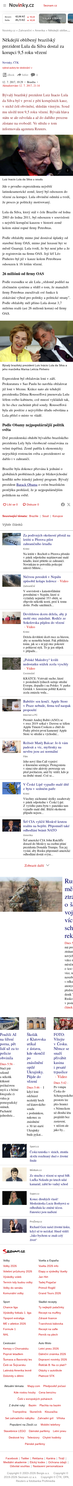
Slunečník (36, 1411)
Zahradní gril (45, 1418)
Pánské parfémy (35, 1443)
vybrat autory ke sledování (16, 67)
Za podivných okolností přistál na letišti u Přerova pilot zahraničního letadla (46, 539)
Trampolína (19, 1411)
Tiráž (61, 1458)
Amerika (28, 835)
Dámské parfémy (39, 1431)
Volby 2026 (10, 1265)
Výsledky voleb (12, 1276)
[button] (36, 155)
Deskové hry (16, 1437)
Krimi (26, 549)
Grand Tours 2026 (50, 1293)
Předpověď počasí (54, 1386)
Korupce (58, 516)
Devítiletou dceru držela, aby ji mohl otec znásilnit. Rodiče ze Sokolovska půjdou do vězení (45, 618)
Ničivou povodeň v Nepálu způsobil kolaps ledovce (42, 578)
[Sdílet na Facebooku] (63, 504)
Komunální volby (13, 1293)
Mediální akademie (15, 1462)
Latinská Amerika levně (17, 1370)
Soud (45, 516)
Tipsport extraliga (13, 1318)
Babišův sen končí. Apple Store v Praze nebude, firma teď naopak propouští (47, 705)
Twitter (25, 1458)
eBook (10, 75)
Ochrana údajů (57, 1462)
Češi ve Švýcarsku (14, 1365)
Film (25, 756)
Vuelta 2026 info (48, 1265)
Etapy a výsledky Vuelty (53, 1271)
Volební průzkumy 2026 (17, 1271)
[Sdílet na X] (69, 504)
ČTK (16, 62)
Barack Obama (26, 484)
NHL (6, 1334)
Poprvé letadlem (13, 1354)
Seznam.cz (50, 5)
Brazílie (33, 516)
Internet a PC (30, 715)
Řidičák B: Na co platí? (52, 1365)
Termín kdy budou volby (18, 1282)
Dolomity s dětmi (13, 1375)
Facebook (12, 1458)
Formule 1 (9, 1329)
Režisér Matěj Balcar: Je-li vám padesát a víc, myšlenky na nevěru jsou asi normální (45, 747)
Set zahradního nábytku (19, 1418)
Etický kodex (37, 1462)
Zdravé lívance (48, 1318)
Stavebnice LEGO (15, 1431)
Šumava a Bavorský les (17, 1359)
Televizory (33, 1437)
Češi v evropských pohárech (35, 1398)
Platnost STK (47, 1375)
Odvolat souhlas (20, 1466)
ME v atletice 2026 (14, 1323)
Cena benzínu (47, 1392)
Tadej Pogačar (47, 1282)
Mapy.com (33, 1386)
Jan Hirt (43, 1276)
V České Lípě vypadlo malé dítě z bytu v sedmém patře (46, 786)
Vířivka (60, 1418)
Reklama (37, 1458)
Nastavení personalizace (48, 1466)
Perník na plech (48, 1334)
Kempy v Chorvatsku (16, 1348)
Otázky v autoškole (50, 1370)
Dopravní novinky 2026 (53, 1359)
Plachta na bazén (50, 1405)
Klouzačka (51, 1411)
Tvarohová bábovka (51, 1323)
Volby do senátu (13, 1287)
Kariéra (50, 1458)
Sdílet (25, 75)
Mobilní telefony (50, 1424)
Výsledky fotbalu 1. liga (17, 1312)
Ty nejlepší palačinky (51, 1307)
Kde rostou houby (25, 1392)
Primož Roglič (47, 1287)
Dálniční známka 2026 (52, 1354)
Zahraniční (29, 586)
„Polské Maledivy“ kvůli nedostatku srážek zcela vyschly (45, 661)
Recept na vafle (48, 1329)
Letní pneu (59, 1431)
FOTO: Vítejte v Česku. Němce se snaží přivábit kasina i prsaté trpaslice (61, 1053)
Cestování (28, 673)
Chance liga (10, 1307)
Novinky (7, 62)
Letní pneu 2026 (49, 1348)
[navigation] (5, 5)
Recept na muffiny (50, 1312)
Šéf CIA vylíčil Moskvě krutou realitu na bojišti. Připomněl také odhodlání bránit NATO (46, 825)
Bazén (32, 1405)
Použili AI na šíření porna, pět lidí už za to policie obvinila (9, 1046)
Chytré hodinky (52, 1437)
